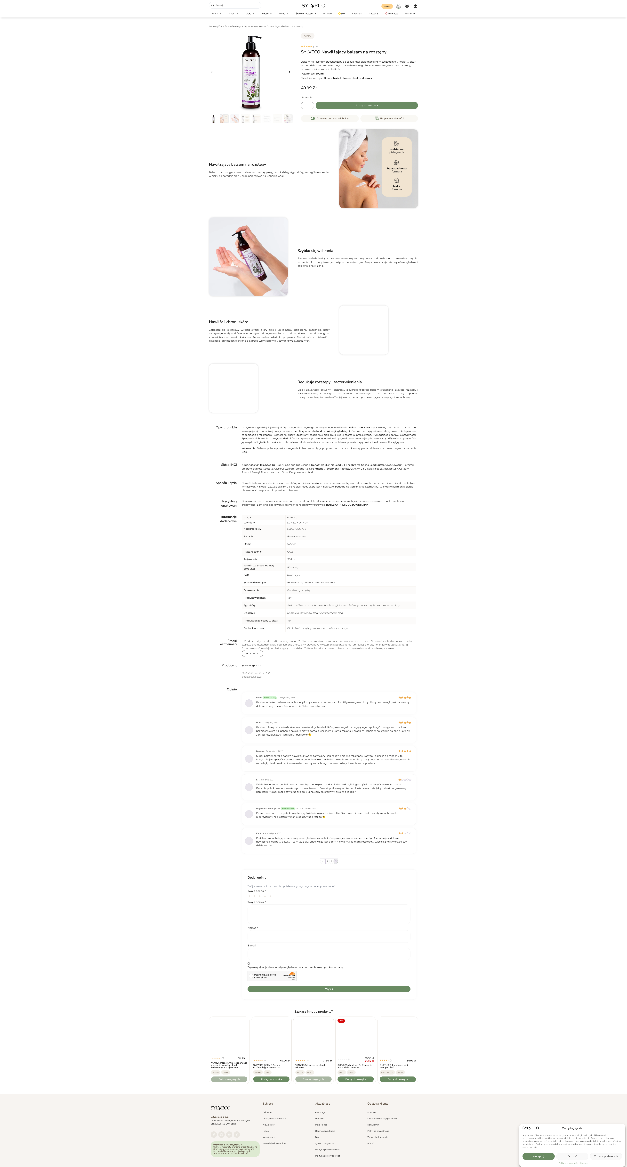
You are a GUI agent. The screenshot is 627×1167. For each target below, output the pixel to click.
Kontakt (584, 1163)
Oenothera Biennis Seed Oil (328, 464)
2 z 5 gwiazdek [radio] (255, 895)
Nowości (319, 1118)
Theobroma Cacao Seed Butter (365, 464)
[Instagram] (221, 1134)
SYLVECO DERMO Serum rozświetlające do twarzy (266, 1066)
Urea (388, 464)
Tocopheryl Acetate (337, 468)
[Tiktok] (237, 1134)
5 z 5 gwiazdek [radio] (270, 895)
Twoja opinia (257, 902)
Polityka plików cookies (327, 1149)
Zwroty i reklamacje (377, 1137)
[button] (217, 13)
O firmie (267, 1112)
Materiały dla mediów (274, 1143)
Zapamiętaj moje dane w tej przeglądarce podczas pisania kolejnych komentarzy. (296, 967)
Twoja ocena (257, 891)
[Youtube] (229, 1134)
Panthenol (317, 468)
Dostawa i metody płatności (382, 1118)
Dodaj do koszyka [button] (271, 1079)
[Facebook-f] (214, 1134)
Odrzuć (572, 1156)
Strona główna (217, 26)
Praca (266, 1131)
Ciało (229, 26)
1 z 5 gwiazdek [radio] (250, 895)
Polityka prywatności (569, 1163)
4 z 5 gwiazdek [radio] (265, 895)
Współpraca (269, 1137)
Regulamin (373, 1124)
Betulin (393, 468)
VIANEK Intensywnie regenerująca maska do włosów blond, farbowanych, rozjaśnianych (229, 1065)
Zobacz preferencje (606, 1156)
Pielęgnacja (239, 26)
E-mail (253, 945)
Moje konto (321, 1124)
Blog (317, 1137)
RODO (370, 1143)
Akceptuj (538, 1156)
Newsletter (268, 1124)
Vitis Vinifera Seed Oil (262, 464)
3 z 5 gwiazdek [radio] (260, 895)
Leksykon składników (274, 1118)
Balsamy (252, 26)
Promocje (320, 1112)
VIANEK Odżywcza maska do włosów (310, 1066)
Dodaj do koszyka (367, 105)
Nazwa (253, 928)
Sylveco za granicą (325, 1143)
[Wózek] (415, 5)
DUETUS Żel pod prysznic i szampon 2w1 (394, 1066)
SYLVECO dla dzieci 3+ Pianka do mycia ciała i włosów (355, 1066)
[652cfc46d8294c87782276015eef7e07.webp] (251, 72)
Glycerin (397, 464)
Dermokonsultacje (325, 1131)
